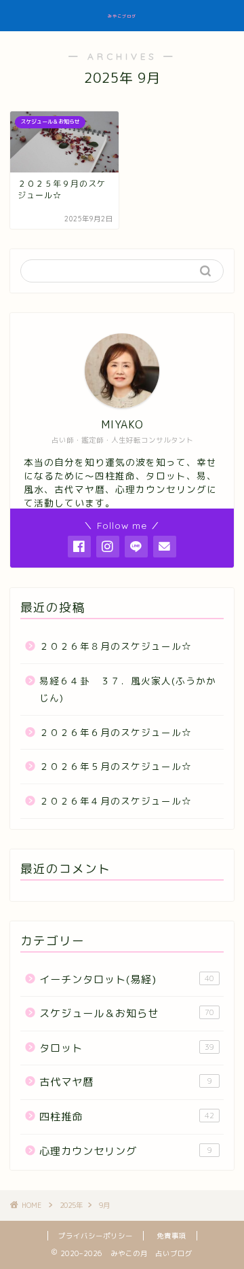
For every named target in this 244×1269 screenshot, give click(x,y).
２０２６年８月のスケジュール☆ (115, 646)
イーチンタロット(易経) (126, 979)
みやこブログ (122, 16)
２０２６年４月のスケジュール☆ (115, 800)
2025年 (71, 1205)
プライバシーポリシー (95, 1235)
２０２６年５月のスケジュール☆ (115, 766)
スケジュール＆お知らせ (126, 1013)
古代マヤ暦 (125, 1082)
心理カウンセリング (125, 1151)
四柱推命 (126, 1116)
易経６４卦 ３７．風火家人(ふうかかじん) (127, 689)
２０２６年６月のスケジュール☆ (115, 732)
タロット (126, 1048)
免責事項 (171, 1235)
